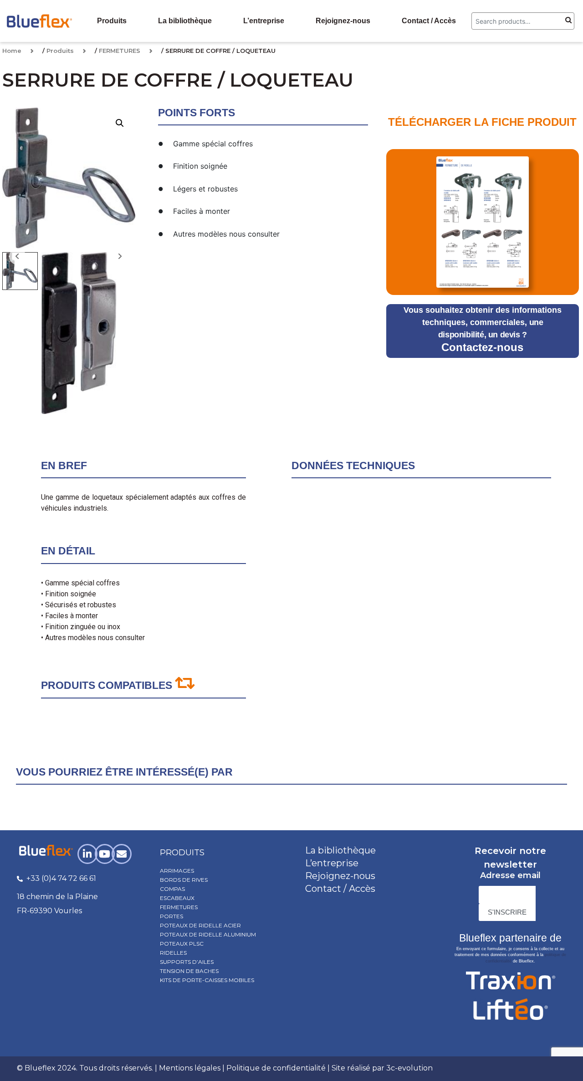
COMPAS (172, 888)
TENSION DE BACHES (189, 970)
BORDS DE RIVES (184, 879)
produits (182, 853)
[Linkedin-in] (87, 854)
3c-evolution (409, 1068)
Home (11, 50)
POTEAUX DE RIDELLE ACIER (200, 925)
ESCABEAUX (177, 898)
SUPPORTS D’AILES (187, 961)
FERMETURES (119, 50)
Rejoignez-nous (343, 21)
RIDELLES (173, 952)
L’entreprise (263, 21)
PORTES (171, 916)
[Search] (568, 20)
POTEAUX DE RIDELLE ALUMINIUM (208, 934)
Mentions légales (189, 1068)
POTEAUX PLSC (182, 943)
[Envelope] (122, 854)
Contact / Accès (429, 21)
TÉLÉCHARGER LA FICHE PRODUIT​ (482, 122)
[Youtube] (105, 854)
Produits (112, 21)
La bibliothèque (185, 21)
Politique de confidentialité (276, 1068)
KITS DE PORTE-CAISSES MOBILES (207, 980)
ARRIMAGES (177, 870)
